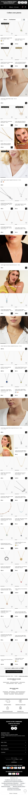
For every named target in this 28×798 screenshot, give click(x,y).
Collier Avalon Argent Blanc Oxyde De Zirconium (20, 390)
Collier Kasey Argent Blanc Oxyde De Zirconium (11, 428)
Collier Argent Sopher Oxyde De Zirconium (10, 264)
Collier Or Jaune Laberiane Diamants (6, 368)
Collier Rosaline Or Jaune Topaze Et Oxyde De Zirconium (6, 544)
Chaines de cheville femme (20, 691)
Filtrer (5, 19)
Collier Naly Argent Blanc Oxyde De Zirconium (7, 497)
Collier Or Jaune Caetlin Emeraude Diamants (20, 310)
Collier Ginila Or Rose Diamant (6, 660)
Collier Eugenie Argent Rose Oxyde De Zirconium (6, 228)
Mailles (16, 683)
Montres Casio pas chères (19, 693)
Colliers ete (20, 683)
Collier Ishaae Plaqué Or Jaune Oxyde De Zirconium (21, 368)
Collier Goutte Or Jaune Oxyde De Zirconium (6, 38)
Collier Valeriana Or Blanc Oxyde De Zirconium (11, 346)
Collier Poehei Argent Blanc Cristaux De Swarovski (7, 310)
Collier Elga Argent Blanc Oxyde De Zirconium (21, 519)
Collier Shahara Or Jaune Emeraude (20, 40)
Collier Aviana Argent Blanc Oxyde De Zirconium (20, 497)
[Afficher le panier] (25, 7)
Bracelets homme (7, 692)
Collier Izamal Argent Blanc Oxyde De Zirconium (6, 589)
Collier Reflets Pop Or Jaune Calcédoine (6, 612)
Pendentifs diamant (14, 692)
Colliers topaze (11, 693)
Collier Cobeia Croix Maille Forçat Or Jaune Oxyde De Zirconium (6, 144)
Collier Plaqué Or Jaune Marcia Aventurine (21, 567)
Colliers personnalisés (10, 683)
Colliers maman (22, 682)
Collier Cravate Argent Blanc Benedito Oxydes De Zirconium (21, 612)
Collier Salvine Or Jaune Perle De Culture (6, 122)
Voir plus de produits (14, 671)
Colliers (16, 676)
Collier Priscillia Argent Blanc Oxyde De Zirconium (20, 451)
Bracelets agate (5, 691)
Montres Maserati (12, 691)
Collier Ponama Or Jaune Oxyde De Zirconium (7, 63)
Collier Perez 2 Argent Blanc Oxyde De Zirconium (6, 390)
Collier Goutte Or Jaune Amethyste (19, 659)
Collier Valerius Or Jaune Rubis (21, 589)
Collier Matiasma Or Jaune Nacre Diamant (20, 473)
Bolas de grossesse (6, 682)
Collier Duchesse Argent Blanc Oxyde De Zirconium (6, 204)
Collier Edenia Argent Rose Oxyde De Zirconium (20, 228)
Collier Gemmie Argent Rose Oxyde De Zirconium (6, 519)
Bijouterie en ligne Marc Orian (6, 676)
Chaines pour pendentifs (14, 682)
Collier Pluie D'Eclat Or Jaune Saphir (20, 543)
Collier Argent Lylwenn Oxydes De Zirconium (11, 180)
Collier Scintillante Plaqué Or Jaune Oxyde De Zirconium (20, 63)
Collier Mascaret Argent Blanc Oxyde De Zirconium (6, 635)
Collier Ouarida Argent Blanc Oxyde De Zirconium (20, 636)
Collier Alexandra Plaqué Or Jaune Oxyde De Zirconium (20, 122)
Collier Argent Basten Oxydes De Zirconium (20, 205)
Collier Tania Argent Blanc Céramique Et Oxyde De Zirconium (6, 567)
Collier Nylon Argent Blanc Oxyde (9, 98)
